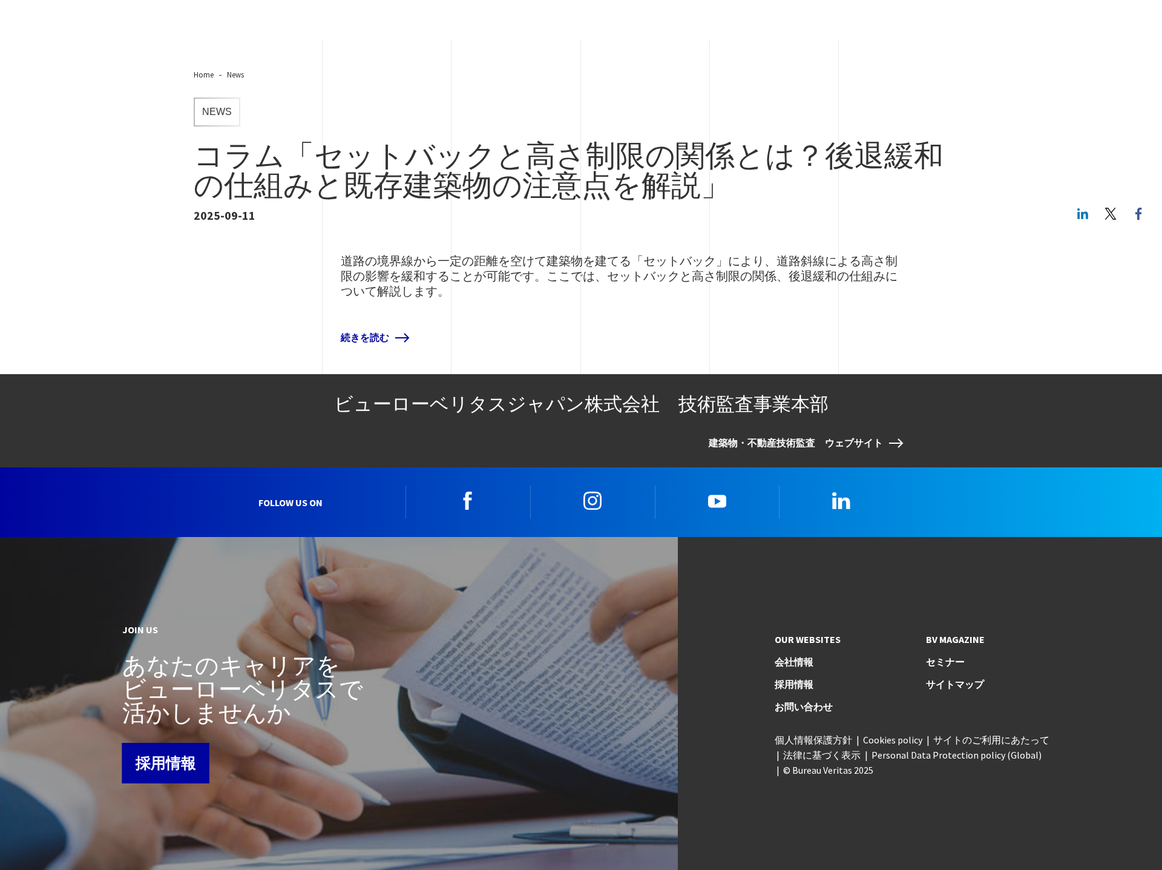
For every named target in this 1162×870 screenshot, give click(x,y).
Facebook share (1138, 214)
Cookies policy (892, 740)
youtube (717, 501)
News (235, 74)
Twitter (1110, 214)
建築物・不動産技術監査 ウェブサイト (796, 443)
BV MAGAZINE (955, 639)
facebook (468, 501)
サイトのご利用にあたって (991, 740)
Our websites (808, 639)
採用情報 (166, 762)
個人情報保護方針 (813, 740)
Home (204, 74)
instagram (592, 501)
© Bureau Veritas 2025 (828, 770)
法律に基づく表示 (822, 755)
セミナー (945, 662)
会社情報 (794, 662)
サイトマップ (955, 684)
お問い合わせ (804, 706)
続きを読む (365, 337)
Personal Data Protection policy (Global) (957, 755)
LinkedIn (1083, 214)
